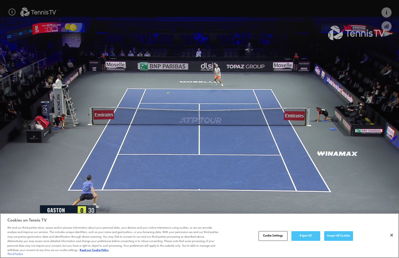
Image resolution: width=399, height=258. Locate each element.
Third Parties (15, 254)
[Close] (392, 235)
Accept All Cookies (338, 235)
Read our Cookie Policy (94, 250)
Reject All (305, 235)
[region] (199, 235)
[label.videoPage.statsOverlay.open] (386, 26)
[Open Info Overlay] (386, 12)
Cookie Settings (273, 235)
